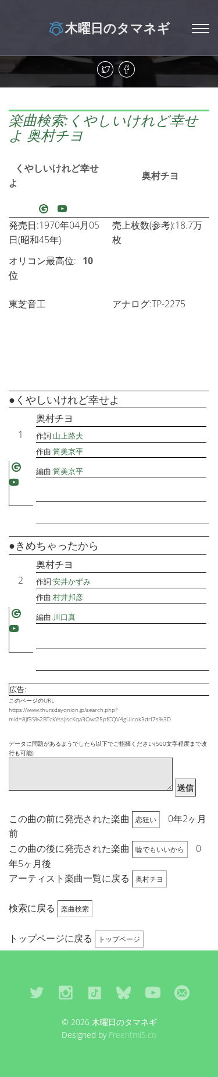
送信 (185, 787)
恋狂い (145, 820)
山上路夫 (68, 435)
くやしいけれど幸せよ (54, 176)
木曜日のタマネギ (117, 27)
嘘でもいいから (159, 849)
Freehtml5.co (132, 1034)
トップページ (119, 939)
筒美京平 (68, 451)
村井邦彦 (68, 597)
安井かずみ (72, 581)
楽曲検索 (75, 909)
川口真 (64, 617)
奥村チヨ (160, 175)
